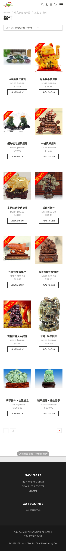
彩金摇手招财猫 (49, 79)
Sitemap (33, 490)
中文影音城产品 (33, 510)
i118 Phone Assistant (33, 481)
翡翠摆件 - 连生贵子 (48, 400)
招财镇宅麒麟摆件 (17, 143)
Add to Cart (17, 92)
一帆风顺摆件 (48, 143)
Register (39, 486)
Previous (5, 547)
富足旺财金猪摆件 (17, 207)
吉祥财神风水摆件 (17, 336)
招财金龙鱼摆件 (17, 272)
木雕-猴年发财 (48, 336)
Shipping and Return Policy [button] (33, 453)
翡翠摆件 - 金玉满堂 (17, 400)
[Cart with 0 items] (55, 4)
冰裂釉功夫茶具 (17, 79)
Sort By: (10, 27)
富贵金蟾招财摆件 (49, 272)
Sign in (26, 486)
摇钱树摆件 (48, 207)
